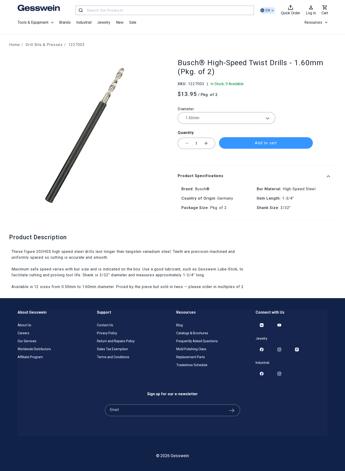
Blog (179, 325)
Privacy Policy (107, 333)
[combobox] (165, 10)
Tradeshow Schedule (191, 365)
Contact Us (105, 325)
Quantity (186, 132)
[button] (36, 22)
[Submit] (81, 10)
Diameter (186, 109)
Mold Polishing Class (191, 349)
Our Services (27, 341)
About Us (24, 325)
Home (14, 44)
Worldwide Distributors (34, 349)
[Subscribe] (231, 410)
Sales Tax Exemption (112, 349)
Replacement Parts (190, 357)
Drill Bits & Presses (44, 44)
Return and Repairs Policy (116, 341)
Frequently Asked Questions (197, 341)
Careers (23, 333)
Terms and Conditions (113, 357)
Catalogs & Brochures (192, 333)
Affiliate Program (30, 357)
